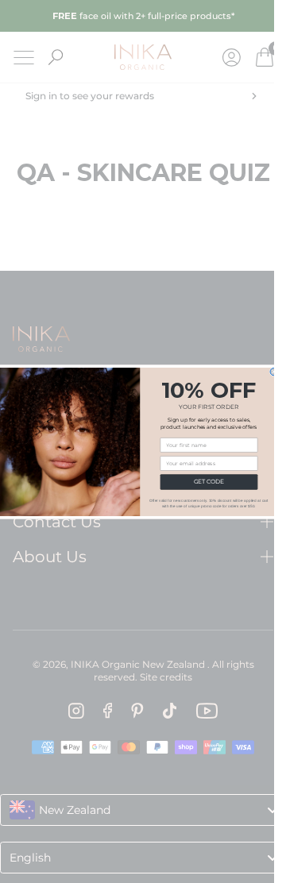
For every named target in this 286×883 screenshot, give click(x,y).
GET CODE (208, 481)
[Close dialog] (273, 371)
